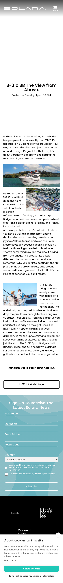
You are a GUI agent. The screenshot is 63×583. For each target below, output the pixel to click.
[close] (58, 535)
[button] (55, 8)
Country (10, 455)
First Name (11, 413)
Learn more (10, 560)
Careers (22, 533)
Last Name (11, 424)
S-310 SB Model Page (31, 384)
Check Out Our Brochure (31, 368)
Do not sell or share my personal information (32, 576)
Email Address (13, 434)
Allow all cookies (31, 568)
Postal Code (12, 444)
